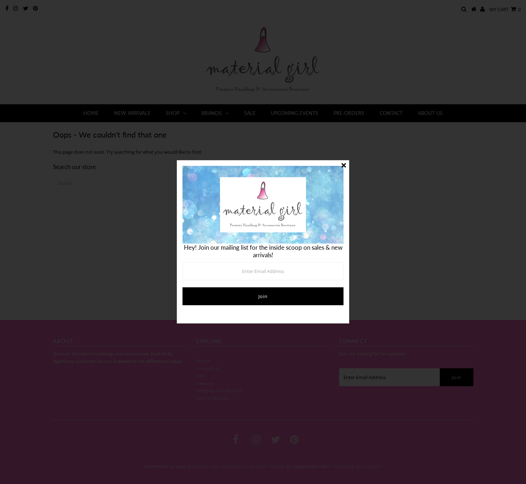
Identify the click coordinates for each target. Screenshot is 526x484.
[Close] (343, 165)
